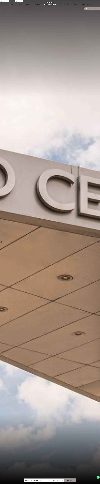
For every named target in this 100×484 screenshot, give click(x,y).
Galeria (75, 4)
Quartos (20, 4)
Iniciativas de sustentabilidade (93, 8)
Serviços (28, 4)
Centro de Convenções (64, 4)
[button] (98, 242)
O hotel (11, 4)
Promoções (37, 4)
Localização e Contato (86, 4)
